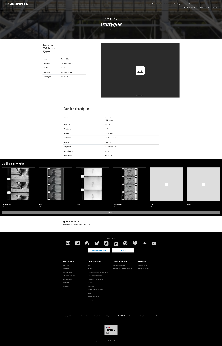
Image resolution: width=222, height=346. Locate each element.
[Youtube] (154, 243)
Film (67, 59)
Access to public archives (93, 296)
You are (214, 7)
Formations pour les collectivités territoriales (122, 268)
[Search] (211, 4)
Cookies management (122, 340)
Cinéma (63, 59)
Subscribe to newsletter (99, 250)
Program (180, 4)
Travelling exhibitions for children (95, 289)
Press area (90, 300)
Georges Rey (47, 44)
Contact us (123, 250)
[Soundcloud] (144, 243)
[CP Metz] (98, 317)
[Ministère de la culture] (111, 330)
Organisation (66, 268)
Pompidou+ (202, 4)
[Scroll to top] (218, 342)
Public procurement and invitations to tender (98, 272)
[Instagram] (68, 243)
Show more (111, 212)
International (66, 282)
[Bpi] (70, 317)
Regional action (66, 286)
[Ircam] (85, 317)
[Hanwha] (154, 317)
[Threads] (87, 243)
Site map (104, 340)
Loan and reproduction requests (95, 275)
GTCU (108, 340)
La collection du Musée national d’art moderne (76, 224)
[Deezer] (135, 243)
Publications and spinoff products (95, 279)
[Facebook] (77, 243)
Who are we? (66, 265)
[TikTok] (106, 243)
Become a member (190, 7)
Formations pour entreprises (119, 265)
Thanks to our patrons (142, 265)
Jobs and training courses (69, 275)
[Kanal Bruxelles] (126, 317)
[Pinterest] (125, 243)
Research (90, 293)
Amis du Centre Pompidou (143, 268)
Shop (208, 7)
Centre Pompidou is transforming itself (164, 4)
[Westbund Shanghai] (141, 317)
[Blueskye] (96, 243)
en (216, 4)
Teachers (90, 282)
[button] (111, 109)
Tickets (200, 7)
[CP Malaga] (111, 317)
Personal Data (113, 340)
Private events (91, 268)
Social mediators (91, 286)
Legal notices (98, 340)
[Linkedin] (116, 243)
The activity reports (67, 272)
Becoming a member (67, 279)
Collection (191, 4)
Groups (89, 265)
